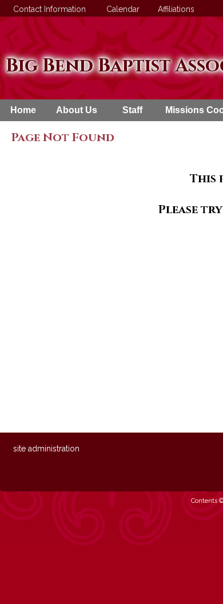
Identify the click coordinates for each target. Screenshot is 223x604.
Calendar (121, 9)
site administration (46, 448)
